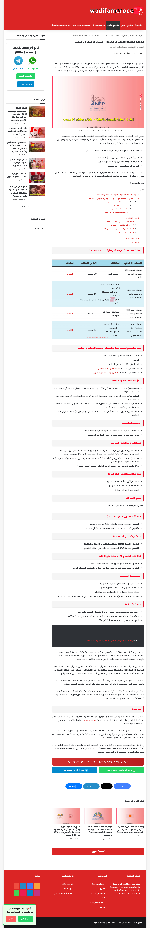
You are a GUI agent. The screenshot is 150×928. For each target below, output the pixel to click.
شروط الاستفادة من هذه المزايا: (114, 212)
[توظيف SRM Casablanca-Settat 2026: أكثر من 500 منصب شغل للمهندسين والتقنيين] (98, 816)
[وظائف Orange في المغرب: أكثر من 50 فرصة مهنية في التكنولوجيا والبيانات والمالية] (130, 816)
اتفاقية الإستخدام (98, 893)
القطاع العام (127, 25)
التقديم (70, 274)
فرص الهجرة (69, 889)
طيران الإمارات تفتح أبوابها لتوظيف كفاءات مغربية (18, 163)
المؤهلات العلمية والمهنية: (116, 201)
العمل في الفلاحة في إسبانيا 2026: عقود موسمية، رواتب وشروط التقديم (16, 147)
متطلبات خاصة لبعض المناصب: (115, 208)
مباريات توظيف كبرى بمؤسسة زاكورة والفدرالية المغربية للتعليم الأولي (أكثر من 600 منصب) (66, 831)
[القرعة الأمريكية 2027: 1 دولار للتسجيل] (37, 177)
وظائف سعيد (99, 922)
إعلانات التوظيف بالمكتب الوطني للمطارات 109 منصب (109, 641)
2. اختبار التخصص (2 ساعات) (121, 225)
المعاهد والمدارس (82, 25)
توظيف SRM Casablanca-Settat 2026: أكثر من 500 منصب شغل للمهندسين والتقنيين (100, 831)
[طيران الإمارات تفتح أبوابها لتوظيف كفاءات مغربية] (37, 163)
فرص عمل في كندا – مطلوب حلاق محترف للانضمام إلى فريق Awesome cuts (17, 191)
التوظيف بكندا (68, 884)
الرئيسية (139, 25)
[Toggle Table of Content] (142, 191)
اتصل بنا (102, 889)
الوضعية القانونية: (119, 205)
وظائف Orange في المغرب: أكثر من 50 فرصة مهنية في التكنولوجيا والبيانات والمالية (130, 829)
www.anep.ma (90, 720)
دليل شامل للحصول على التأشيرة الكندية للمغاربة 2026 (17, 131)
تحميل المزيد (25, 206)
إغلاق (11, 919)
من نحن (102, 907)
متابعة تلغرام (25, 84)
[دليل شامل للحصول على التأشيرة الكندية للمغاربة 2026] (37, 132)
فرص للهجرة (99, 25)
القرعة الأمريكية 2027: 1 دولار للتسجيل (17, 175)
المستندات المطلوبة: (123, 232)
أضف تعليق (98, 851)
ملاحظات (133, 242)
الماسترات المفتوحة (61, 25)
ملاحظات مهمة (130, 238)
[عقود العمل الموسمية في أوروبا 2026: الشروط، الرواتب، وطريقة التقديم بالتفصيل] (37, 111)
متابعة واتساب (25, 76)
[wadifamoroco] (116, 10)
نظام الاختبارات (131, 218)
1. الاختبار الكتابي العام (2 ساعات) (119, 221)
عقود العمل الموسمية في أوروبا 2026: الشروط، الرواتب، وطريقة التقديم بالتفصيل (17, 114)
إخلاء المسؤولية (98, 884)
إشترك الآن (25, 919)
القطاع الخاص (113, 25)
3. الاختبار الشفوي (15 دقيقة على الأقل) (116, 228)
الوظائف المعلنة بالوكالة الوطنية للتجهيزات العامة (117, 194)
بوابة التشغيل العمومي (64, 893)
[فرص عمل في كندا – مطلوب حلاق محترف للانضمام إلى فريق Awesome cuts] (37, 190)
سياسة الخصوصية (97, 902)
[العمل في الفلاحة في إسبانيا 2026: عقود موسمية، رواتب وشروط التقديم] (37, 146)
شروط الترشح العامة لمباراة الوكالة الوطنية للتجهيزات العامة (113, 198)
